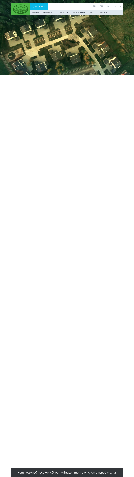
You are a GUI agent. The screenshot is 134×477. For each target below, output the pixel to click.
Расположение (79, 12)
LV (108, 6)
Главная (35, 12)
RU (94, 6)
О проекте (64, 12)
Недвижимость (49, 12)
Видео (92, 12)
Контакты (103, 12)
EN (101, 6)
